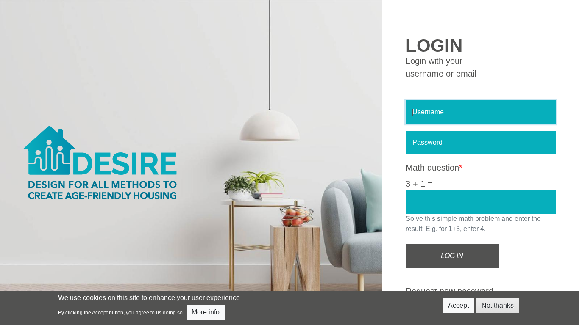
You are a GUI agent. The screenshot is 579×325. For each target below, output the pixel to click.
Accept (458, 305)
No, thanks (498, 305)
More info (206, 312)
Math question (432, 167)
